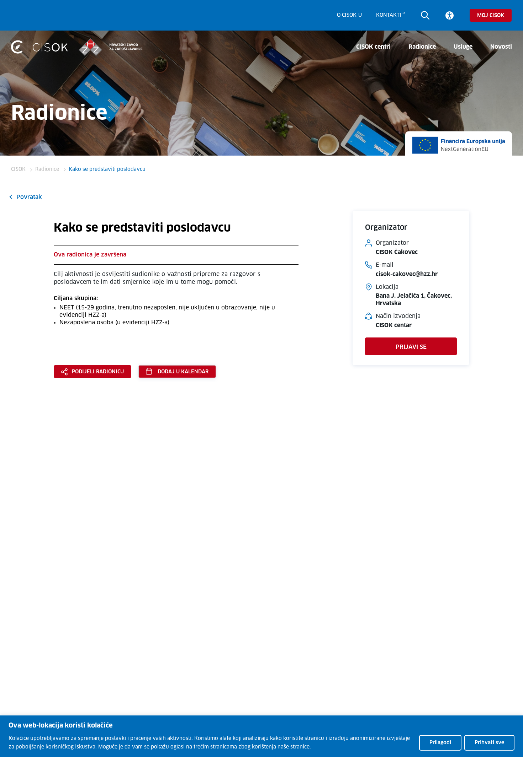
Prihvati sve (489, 742)
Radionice (422, 47)
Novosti (501, 47)
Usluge (463, 47)
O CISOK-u (349, 15)
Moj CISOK (490, 15)
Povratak (29, 197)
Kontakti (388, 15)
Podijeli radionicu (98, 371)
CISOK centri (373, 47)
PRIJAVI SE (411, 347)
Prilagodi (440, 742)
